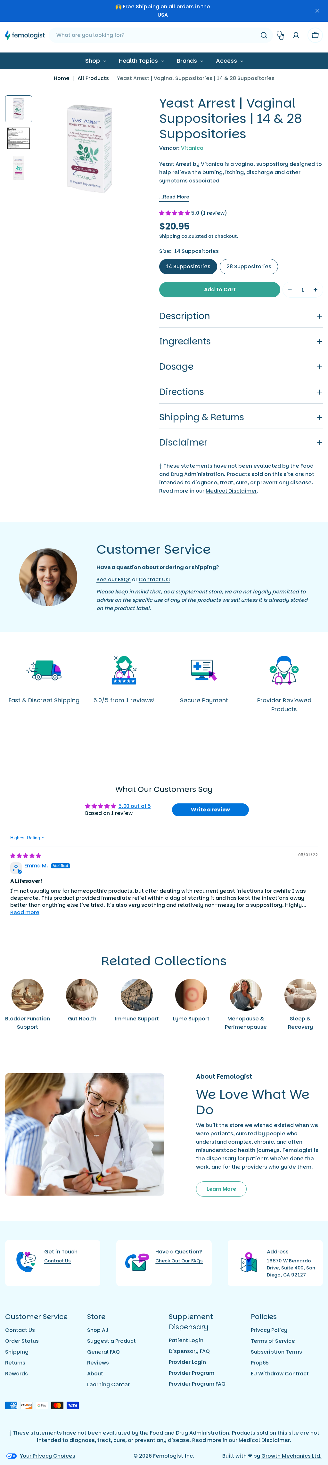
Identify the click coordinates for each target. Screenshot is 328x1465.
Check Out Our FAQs (179, 1261)
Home (62, 78)
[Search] (264, 35)
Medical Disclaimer (231, 491)
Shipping (169, 236)
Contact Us (57, 1261)
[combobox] (161, 35)
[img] (25, 855)
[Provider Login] (280, 35)
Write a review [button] (210, 809)
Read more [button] (24, 912)
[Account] (296, 35)
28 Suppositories (248, 266)
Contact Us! (154, 579)
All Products (93, 78)
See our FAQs (113, 579)
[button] (175, 213)
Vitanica (192, 148)
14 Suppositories (188, 266)
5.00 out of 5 (135, 806)
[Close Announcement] (317, 11)
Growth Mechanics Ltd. (291, 1456)
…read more (174, 197)
